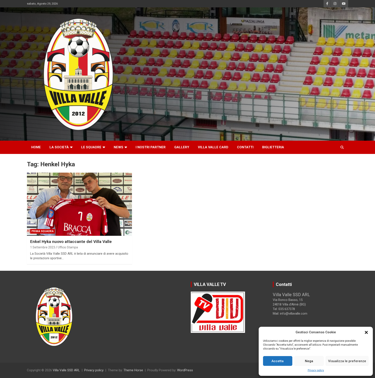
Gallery (181, 147)
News (118, 147)
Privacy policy (316, 370)
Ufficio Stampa (68, 247)
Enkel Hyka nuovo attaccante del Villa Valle (71, 241)
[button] (366, 332)
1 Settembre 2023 (42, 247)
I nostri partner (151, 147)
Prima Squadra (42, 231)
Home (36, 147)
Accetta (277, 361)
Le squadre (91, 147)
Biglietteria (273, 147)
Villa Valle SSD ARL (66, 370)
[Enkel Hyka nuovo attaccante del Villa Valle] (79, 204)
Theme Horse (133, 370)
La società (59, 147)
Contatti (245, 147)
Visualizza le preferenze (347, 361)
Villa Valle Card (213, 147)
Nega (309, 361)
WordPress (185, 370)
